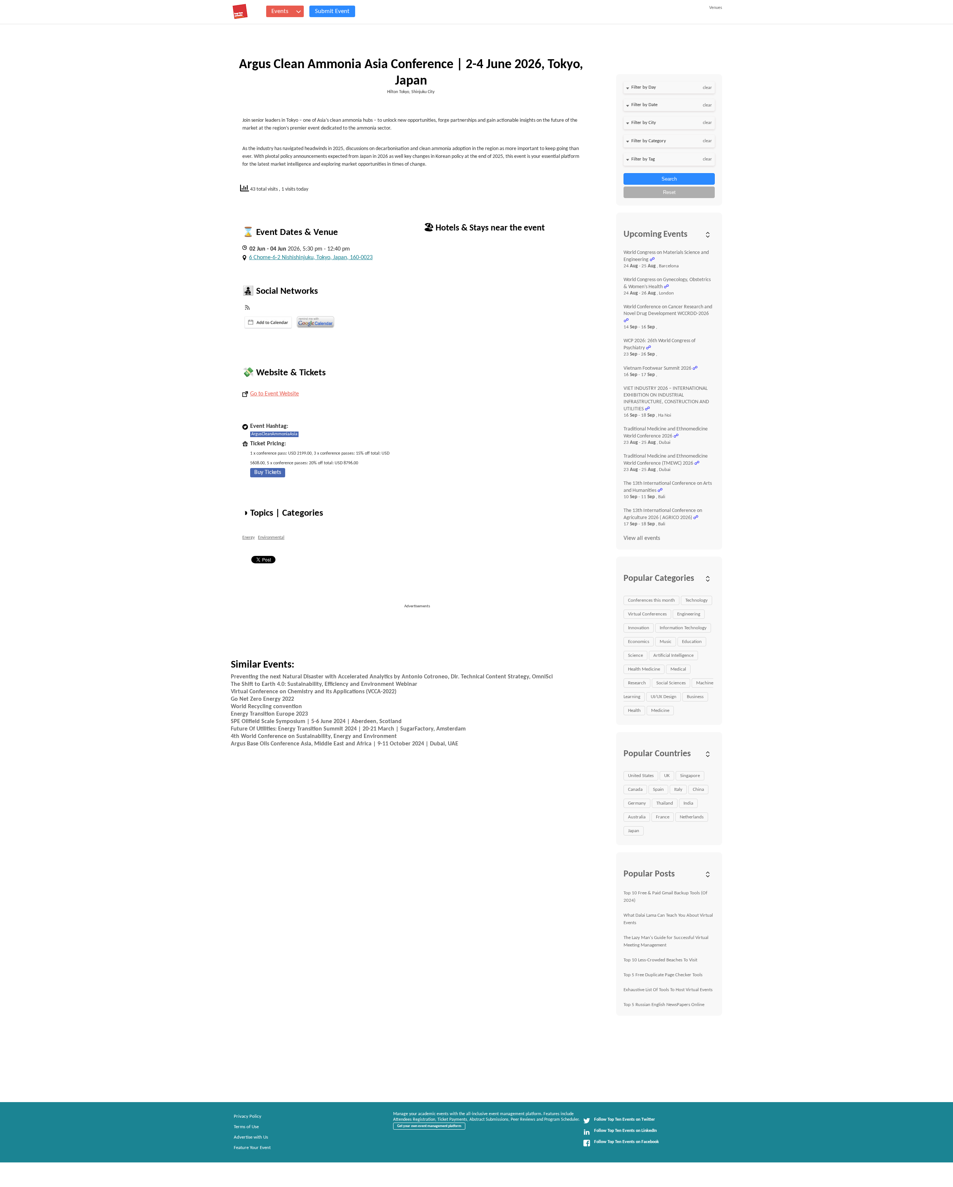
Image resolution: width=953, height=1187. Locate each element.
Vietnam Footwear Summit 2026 (657, 368)
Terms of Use (246, 1126)
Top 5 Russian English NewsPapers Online (664, 1004)
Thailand (664, 803)
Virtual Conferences (647, 614)
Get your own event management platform (429, 1126)
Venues (715, 8)
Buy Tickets (267, 472)
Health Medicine (644, 669)
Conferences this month (651, 600)
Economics (638, 641)
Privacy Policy (247, 1116)
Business (695, 696)
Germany (637, 803)
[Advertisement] (420, 626)
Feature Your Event (252, 1147)
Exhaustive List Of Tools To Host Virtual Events (668, 989)
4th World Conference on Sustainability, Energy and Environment (314, 736)
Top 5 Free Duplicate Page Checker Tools (663, 975)
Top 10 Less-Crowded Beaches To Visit (660, 960)
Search (669, 179)
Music (666, 641)
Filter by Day (643, 87)
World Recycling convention (266, 707)
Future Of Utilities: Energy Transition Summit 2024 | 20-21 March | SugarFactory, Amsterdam (348, 729)
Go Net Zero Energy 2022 (262, 699)
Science (635, 655)
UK (667, 775)
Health (634, 710)
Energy (248, 537)
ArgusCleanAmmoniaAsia (274, 434)
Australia (637, 817)
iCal (268, 322)
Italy (678, 789)
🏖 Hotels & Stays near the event (484, 228)
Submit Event (332, 11)
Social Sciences (671, 683)
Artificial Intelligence (673, 655)
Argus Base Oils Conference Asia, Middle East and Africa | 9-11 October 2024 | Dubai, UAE (344, 744)
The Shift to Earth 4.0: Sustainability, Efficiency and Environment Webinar (324, 684)
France (662, 817)
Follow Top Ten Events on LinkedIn (625, 1131)
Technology (696, 600)
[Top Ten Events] (240, 11)
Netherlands (692, 817)
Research (637, 683)
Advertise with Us (251, 1137)
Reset (669, 192)
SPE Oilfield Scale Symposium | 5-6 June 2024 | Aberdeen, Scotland (316, 722)
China (698, 789)
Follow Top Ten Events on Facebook (626, 1142)
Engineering (688, 614)
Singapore (690, 775)
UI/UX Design (663, 696)
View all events (642, 538)
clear (707, 88)
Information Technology (683, 628)
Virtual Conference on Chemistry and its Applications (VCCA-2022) (313, 692)
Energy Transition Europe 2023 (269, 714)
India (688, 803)
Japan (633, 830)
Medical (678, 669)
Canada (635, 789)
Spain (658, 789)
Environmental (271, 537)
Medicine (660, 710)
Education (692, 641)
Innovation (638, 628)
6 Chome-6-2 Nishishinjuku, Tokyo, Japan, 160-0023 (311, 258)
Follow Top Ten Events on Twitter (624, 1119)
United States (641, 775)
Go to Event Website (274, 394)
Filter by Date (644, 104)
